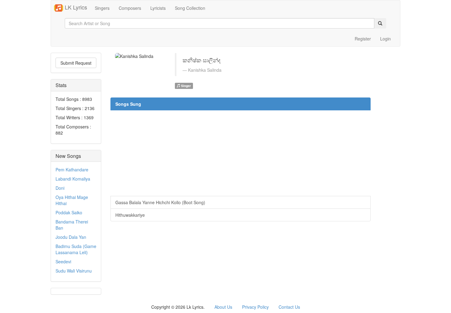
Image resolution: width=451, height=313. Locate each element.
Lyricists (158, 8)
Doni (60, 188)
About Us (223, 307)
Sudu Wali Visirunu (74, 271)
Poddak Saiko (69, 212)
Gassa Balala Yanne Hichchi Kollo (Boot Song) (160, 202)
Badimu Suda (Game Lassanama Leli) (76, 249)
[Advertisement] (240, 153)
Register (363, 39)
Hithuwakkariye (130, 215)
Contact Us (289, 307)
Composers (130, 8)
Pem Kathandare (72, 169)
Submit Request (75, 63)
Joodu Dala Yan (71, 237)
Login (385, 39)
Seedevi (63, 261)
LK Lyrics (75, 7)
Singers (102, 8)
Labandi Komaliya (73, 179)
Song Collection (190, 8)
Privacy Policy (255, 307)
